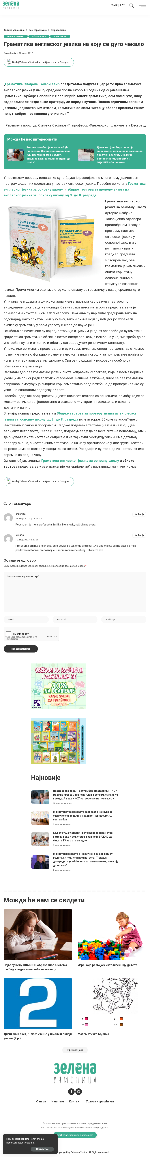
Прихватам (42, 1149)
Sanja (13, 53)
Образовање (39, 36)
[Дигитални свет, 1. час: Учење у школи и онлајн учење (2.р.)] (38, 1003)
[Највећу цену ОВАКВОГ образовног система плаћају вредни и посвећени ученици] (38, 934)
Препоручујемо (15, 36)
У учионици (60, 36)
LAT (122, 5)
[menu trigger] (141, 5)
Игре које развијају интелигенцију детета (107, 965)
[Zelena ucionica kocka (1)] (58, 686)
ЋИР (114, 5)
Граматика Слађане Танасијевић (32, 84)
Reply (141, 514)
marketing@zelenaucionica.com (75, 1134)
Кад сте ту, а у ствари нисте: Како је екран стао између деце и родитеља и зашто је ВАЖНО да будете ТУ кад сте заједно (83, 836)
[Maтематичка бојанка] (112, 1003)
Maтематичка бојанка (93, 1034)
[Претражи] (130, 5)
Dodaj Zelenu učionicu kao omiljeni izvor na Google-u (41, 62)
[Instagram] (78, 1091)
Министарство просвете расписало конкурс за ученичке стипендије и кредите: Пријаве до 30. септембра (82, 815)
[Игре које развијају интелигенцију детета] (112, 934)
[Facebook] (71, 1091)
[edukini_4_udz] (58, 740)
